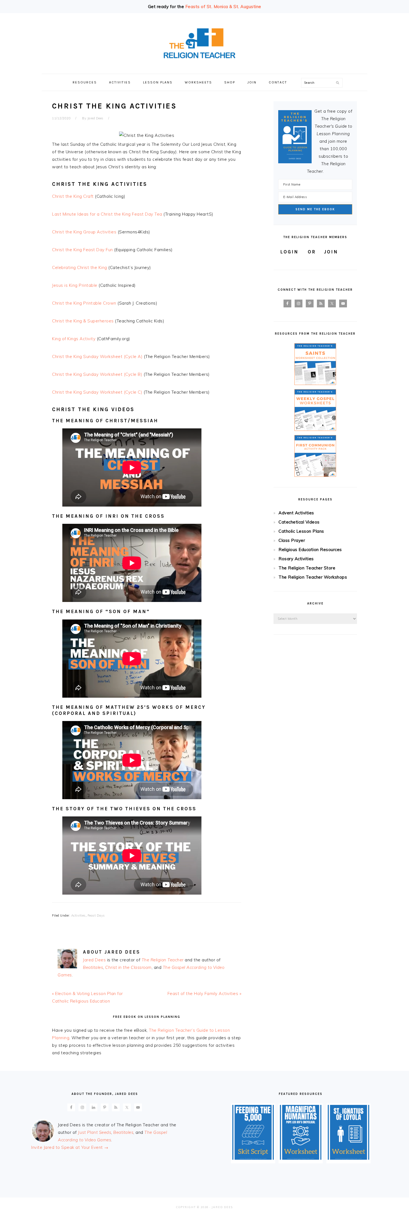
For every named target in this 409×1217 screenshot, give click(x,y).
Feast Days (96, 915)
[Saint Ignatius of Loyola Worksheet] (348, 1158)
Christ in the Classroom (128, 967)
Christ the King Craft (73, 196)
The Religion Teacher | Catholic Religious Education (204, 43)
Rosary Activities (296, 558)
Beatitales (93, 967)
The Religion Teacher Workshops (313, 577)
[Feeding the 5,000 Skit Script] (253, 1158)
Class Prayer (292, 540)
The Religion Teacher (163, 959)
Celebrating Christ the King (79, 267)
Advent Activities (296, 512)
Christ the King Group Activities (84, 231)
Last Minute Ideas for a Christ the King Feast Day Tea (107, 214)
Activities (78, 915)
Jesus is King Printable (74, 285)
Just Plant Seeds (94, 1132)
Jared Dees (94, 959)
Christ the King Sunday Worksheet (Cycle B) (97, 374)
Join (331, 252)
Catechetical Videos (299, 522)
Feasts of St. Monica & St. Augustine (223, 6)
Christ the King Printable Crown (84, 303)
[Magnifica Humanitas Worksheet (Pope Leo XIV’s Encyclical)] (300, 1158)
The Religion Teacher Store (307, 568)
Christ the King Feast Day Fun (82, 249)
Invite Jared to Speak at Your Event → (70, 1147)
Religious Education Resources (310, 549)
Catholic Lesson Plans (301, 531)
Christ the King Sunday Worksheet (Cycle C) (97, 392)
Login (289, 252)
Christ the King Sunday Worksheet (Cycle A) (97, 356)
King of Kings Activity (73, 338)
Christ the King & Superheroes (83, 321)
